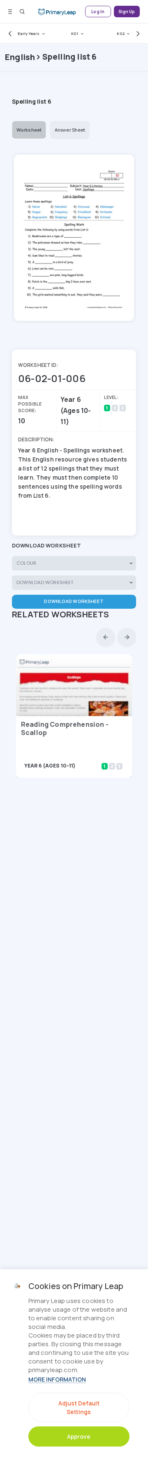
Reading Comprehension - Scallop (65, 728)
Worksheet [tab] (29, 130)
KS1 (74, 33)
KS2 (120, 33)
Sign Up (126, 11)
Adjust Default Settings (78, 1407)
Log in (97, 11)
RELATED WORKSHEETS (60, 614)
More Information (57, 1379)
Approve (78, 1436)
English (20, 57)
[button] (8, 33)
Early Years (28, 33)
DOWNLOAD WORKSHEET (74, 601)
